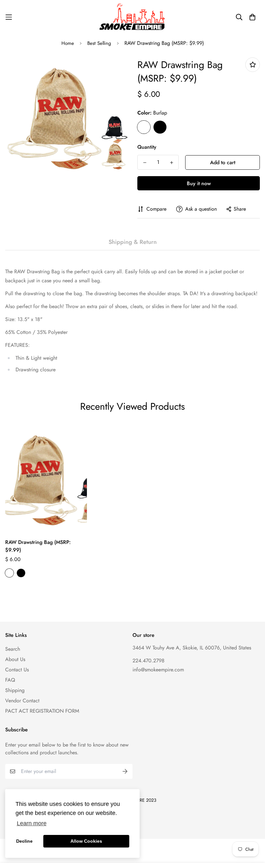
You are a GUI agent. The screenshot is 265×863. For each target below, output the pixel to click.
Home (67, 43)
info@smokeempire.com (158, 669)
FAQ (10, 680)
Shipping (15, 690)
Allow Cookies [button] (86, 841)
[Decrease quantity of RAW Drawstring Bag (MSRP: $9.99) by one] (145, 162)
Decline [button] (24, 841)
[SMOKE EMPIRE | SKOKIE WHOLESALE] (132, 17)
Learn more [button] (32, 823)
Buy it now (199, 183)
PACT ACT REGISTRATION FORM (42, 711)
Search (12, 649)
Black (160, 127)
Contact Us (17, 669)
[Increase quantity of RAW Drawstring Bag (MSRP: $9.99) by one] (171, 162)
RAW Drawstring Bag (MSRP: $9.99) (38, 546)
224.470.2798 (148, 660)
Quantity (146, 147)
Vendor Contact (22, 700)
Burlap (143, 127)
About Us (15, 659)
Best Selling (99, 43)
